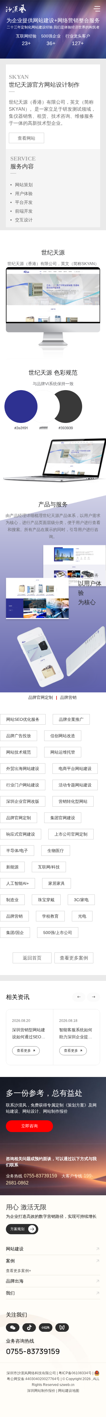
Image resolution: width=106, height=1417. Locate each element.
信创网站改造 (62, 735)
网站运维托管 (62, 752)
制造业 (12, 899)
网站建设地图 (68, 1391)
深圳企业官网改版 (22, 801)
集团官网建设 (62, 817)
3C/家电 (81, 899)
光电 (82, 916)
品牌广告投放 (18, 735)
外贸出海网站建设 (22, 768)
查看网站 (26, 138)
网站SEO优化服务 (22, 719)
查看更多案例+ (18, 1271)
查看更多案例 (74, 957)
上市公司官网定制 (70, 834)
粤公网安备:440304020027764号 (33, 1379)
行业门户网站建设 (22, 785)
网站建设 (15, 1248)
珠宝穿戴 (46, 899)
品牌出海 (15, 1280)
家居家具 (56, 883)
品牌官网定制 (40, 697)
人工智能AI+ (17, 883)
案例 (10, 1260)
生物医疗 (55, 850)
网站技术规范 (18, 752)
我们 (10, 1292)
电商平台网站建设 (75, 768)
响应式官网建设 (20, 834)
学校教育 (50, 916)
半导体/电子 (17, 850)
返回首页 (32, 957)
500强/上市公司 (57, 932)
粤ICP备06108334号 (75, 1373)
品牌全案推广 (71, 719)
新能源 (12, 867)
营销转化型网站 (73, 801)
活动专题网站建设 (75, 785)
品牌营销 (68, 697)
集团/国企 (15, 932)
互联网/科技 (49, 867)
